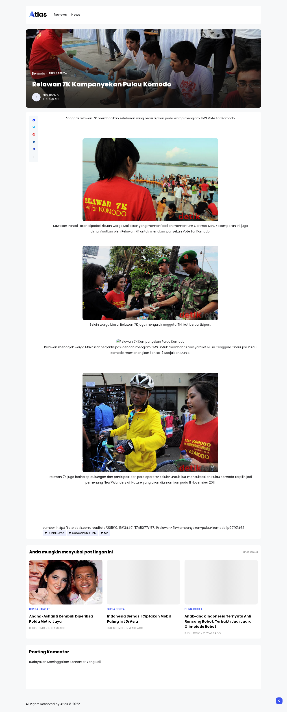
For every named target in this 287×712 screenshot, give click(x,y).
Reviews (60, 14)
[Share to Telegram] (34, 149)
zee (106, 533)
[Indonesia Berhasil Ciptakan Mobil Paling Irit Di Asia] (143, 582)
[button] (34, 157)
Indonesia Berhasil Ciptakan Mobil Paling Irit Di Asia (139, 619)
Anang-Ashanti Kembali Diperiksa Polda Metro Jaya (61, 619)
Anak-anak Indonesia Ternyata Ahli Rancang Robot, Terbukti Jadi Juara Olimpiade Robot (218, 621)
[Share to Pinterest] (34, 134)
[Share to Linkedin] (34, 141)
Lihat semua (250, 552)
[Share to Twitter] (34, 127)
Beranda (38, 73)
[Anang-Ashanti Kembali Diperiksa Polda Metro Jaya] (65, 582)
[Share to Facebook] (34, 120)
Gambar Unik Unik (84, 533)
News (75, 14)
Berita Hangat (39, 609)
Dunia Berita (58, 73)
